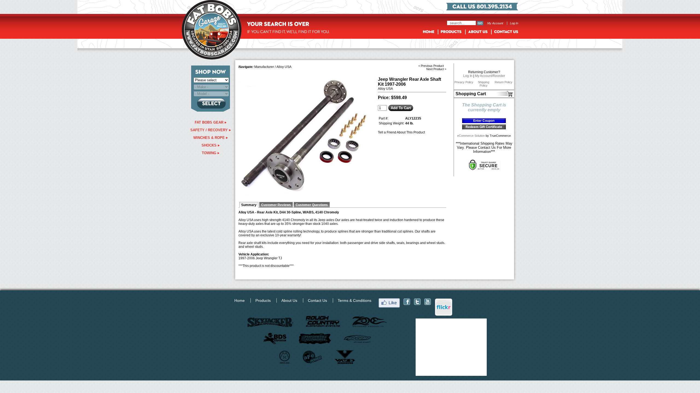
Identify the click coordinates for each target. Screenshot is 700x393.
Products (263, 300)
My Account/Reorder (490, 76)
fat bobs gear (209, 122)
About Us (289, 300)
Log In (514, 23)
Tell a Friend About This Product (401, 132)
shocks (210, 145)
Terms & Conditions (354, 300)
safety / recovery (209, 130)
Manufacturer (264, 67)
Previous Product (432, 65)
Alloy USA (283, 67)
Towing (209, 153)
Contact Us (317, 300)
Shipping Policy (483, 84)
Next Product (435, 69)
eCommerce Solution (471, 135)
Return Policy (503, 82)
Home (239, 300)
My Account (495, 23)
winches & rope (209, 138)
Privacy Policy (463, 82)
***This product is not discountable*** (266, 266)
